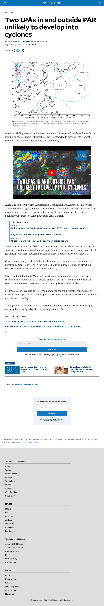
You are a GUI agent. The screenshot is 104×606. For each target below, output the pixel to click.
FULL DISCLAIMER (32, 442)
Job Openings (10, 531)
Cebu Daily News (12, 586)
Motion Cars (10, 594)
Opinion (8, 488)
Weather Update (30, 384)
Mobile (8, 509)
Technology (10, 481)
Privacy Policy (56, 356)
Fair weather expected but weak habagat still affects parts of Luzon (43, 326)
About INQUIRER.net (14, 544)
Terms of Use (58, 354)
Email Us (9, 516)
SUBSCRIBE (52, 413)
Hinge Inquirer (11, 579)
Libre (7, 575)
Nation (9, 12)
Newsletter (9, 527)
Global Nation (11, 492)
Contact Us (9, 523)
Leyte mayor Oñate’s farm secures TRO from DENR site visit (35, 369)
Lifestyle (8, 477)
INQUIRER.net (10, 45)
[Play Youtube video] (52, 172)
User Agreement (12, 551)
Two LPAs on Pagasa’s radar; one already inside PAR (34, 321)
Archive (8, 520)
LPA (12, 384)
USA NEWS (10, 496)
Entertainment (11, 473)
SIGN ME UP (52, 349)
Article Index (10, 562)
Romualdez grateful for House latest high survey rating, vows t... (82, 369)
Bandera (8, 583)
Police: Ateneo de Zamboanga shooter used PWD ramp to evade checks (48, 228)
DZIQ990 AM (10, 590)
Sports (8, 470)
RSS (6, 512)
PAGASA (19, 384)
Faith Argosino (14, 41)
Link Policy (9, 555)
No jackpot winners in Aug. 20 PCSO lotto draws (36, 234)
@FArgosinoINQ (39, 41)
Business (8, 485)
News (7, 466)
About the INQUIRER (14, 547)
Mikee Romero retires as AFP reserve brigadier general (39, 240)
